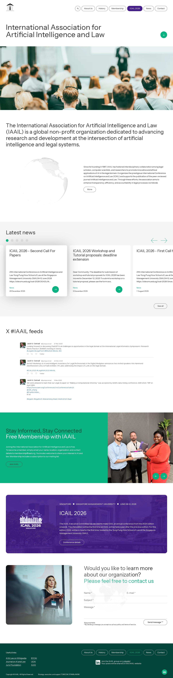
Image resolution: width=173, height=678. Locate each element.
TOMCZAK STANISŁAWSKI (70, 674)
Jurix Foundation (13, 665)
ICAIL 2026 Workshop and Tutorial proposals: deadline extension (100, 270)
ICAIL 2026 (135, 8)
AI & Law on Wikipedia (16, 658)
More (89, 189)
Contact (161, 8)
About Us (88, 8)
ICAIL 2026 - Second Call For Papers (36, 270)
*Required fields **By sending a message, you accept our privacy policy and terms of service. (110, 624)
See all (160, 306)
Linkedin (126, 661)
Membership (117, 8)
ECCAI (34, 658)
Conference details (71, 542)
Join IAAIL (14, 464)
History (102, 8)
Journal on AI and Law (16, 661)
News (148, 8)
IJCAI (33, 661)
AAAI (33, 665)
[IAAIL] (10, 8)
